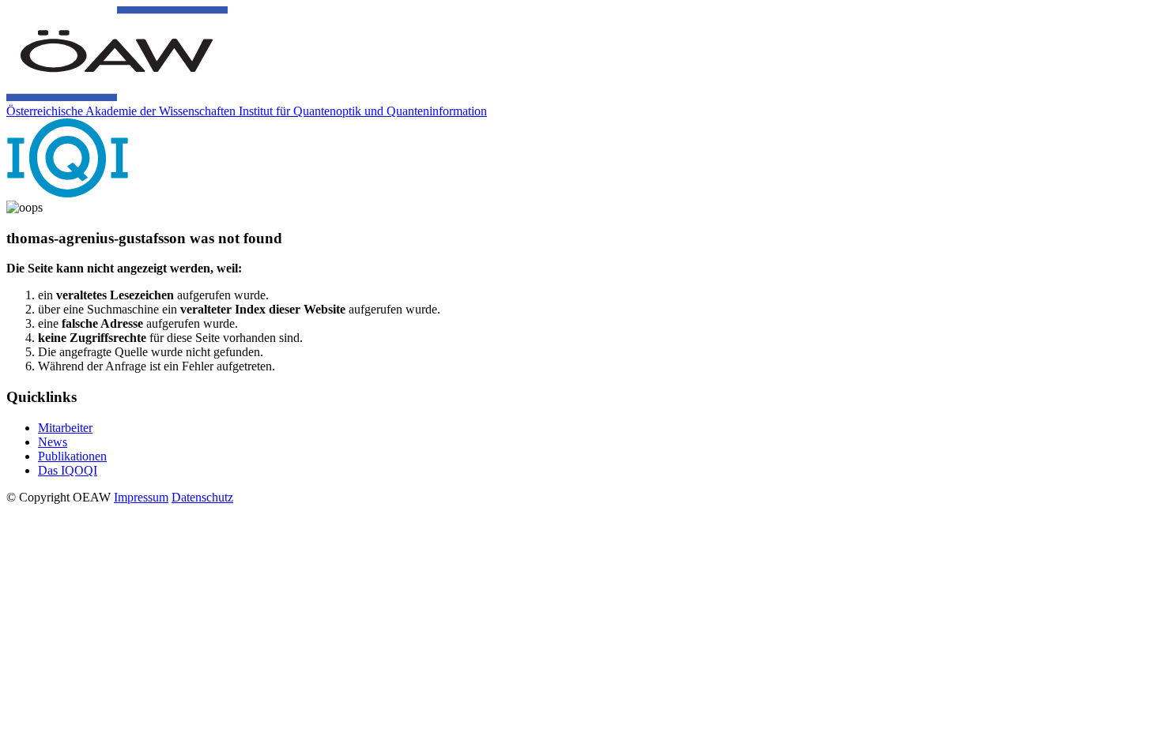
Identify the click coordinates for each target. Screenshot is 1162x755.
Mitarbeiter (65, 427)
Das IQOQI (67, 470)
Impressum (141, 497)
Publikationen (72, 456)
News (52, 442)
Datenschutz (202, 497)
